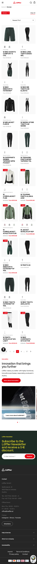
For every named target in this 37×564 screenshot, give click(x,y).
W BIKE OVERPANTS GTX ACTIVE (25, 339)
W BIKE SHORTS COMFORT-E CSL (9, 53)
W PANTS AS (25, 265)
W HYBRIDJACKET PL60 (9, 196)
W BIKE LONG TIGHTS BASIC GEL (26, 53)
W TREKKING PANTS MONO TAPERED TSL (26, 159)
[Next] (30, 352)
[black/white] (5, 332)
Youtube (18, 518)
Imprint (10, 551)
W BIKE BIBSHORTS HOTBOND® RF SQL (8, 267)
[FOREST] (9, 47)
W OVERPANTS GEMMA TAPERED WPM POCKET (9, 160)
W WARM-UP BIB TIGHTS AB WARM (27, 124)
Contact (25, 554)
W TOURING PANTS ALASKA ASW (27, 196)
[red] (22, 225)
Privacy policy (14, 554)
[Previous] (6, 352)
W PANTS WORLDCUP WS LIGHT (9, 339)
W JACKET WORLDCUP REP (27, 230)
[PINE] (27, 189)
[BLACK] (5, 47)
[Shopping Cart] (34, 2)
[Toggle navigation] (2, 2)
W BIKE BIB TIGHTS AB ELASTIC (25, 89)
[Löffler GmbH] (17, 2)
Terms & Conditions (22, 551)
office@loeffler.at (7, 511)
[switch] (33, 561)
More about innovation (11, 380)
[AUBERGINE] (5, 225)
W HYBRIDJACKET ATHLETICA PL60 (9, 231)
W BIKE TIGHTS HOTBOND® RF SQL (9, 304)
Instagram (5, 518)
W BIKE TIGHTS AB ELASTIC (27, 303)
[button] (17, 422)
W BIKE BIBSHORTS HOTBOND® (7, 89)
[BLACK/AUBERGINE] (27, 225)
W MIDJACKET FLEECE (8, 123)
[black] (22, 47)
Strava (12, 518)
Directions (7, 524)
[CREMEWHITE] (5, 189)
